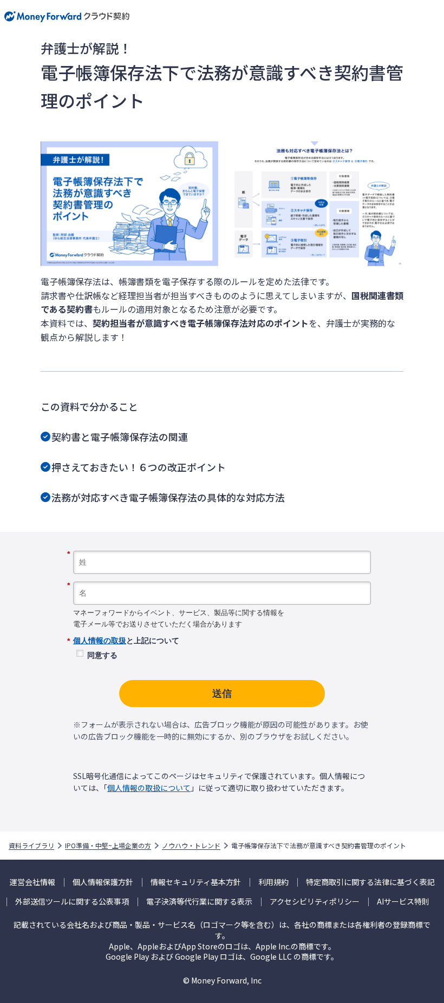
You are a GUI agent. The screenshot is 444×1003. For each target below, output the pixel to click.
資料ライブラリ (31, 845)
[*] (222, 546)
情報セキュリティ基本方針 (196, 882)
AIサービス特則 (403, 901)
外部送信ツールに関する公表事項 (72, 901)
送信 (222, 693)
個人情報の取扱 (99, 640)
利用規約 (273, 882)
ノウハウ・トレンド (191, 845)
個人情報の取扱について (149, 787)
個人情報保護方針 (103, 882)
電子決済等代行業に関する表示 (199, 901)
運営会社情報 (32, 882)
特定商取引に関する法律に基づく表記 (370, 882)
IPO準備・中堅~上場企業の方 (108, 845)
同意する (102, 655)
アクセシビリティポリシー (315, 901)
